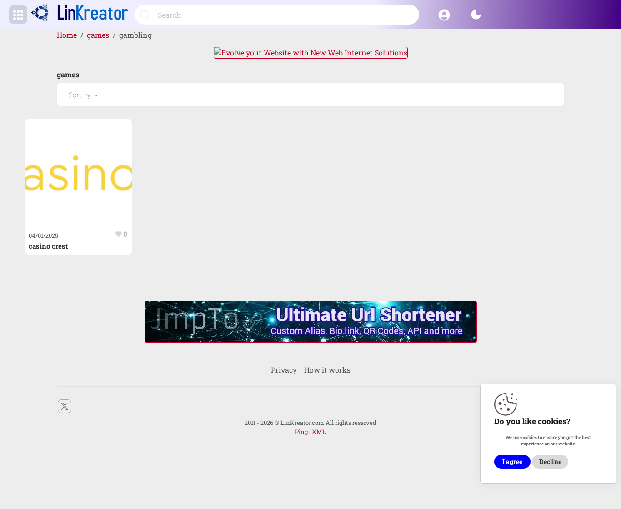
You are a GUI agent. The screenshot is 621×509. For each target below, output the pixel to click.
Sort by (81, 94)
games (98, 35)
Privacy (284, 369)
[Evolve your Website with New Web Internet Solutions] (311, 51)
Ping (301, 432)
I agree (512, 462)
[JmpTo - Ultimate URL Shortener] (311, 321)
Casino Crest (48, 245)
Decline (550, 462)
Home (67, 35)
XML (319, 432)
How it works (327, 369)
